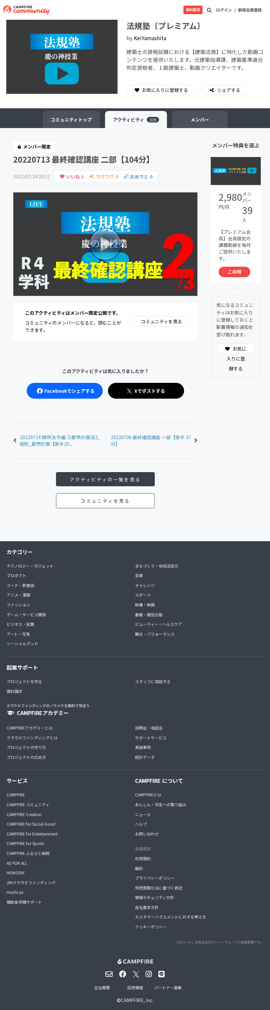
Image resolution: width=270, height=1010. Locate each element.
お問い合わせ (147, 834)
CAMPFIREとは (148, 794)
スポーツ (143, 595)
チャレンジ (145, 585)
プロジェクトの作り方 (26, 747)
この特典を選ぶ (234, 272)
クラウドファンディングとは (32, 737)
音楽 (139, 575)
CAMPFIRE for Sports (25, 843)
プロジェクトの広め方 (26, 757)
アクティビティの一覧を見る (105, 479)
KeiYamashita (150, 38)
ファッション (18, 604)
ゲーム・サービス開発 (26, 614)
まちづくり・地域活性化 (156, 566)
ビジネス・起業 (20, 624)
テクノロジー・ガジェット (30, 566)
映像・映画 (145, 604)
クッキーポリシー (151, 926)
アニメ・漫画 (18, 595)
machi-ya (15, 892)
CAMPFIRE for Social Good (31, 824)
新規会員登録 (250, 10)
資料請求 (193, 9)
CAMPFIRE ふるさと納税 (28, 853)
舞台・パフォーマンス (155, 634)
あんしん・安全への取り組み (160, 804)
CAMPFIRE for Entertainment (32, 834)
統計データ (145, 757)
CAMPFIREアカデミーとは (30, 728)
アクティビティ (134, 119)
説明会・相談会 (149, 728)
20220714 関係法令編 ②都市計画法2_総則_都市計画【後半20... (60, 440)
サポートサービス (151, 737)
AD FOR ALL (17, 863)
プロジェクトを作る (24, 681)
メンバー (200, 119)
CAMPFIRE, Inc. (137, 1000)
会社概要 (102, 987)
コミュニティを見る (161, 321)
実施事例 (143, 747)
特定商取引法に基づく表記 (158, 887)
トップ (71, 119)
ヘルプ (141, 824)
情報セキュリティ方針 (154, 897)
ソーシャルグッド (22, 643)
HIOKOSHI (15, 872)
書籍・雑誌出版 (149, 614)
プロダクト (16, 575)
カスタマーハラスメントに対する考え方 (170, 916)
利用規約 (143, 858)
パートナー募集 (168, 987)
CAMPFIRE (16, 794)
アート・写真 (18, 634)
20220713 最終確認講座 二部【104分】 (83, 159)
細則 (139, 868)
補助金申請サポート (24, 902)
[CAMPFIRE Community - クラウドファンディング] (26, 10)
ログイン (224, 10)
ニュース (142, 814)
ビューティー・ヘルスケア (158, 624)
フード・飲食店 (20, 585)
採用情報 (135, 987)
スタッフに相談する (153, 681)
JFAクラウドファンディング (31, 882)
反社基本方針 (147, 907)
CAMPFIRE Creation (24, 814)
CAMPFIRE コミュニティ (28, 804)
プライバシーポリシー (155, 878)
